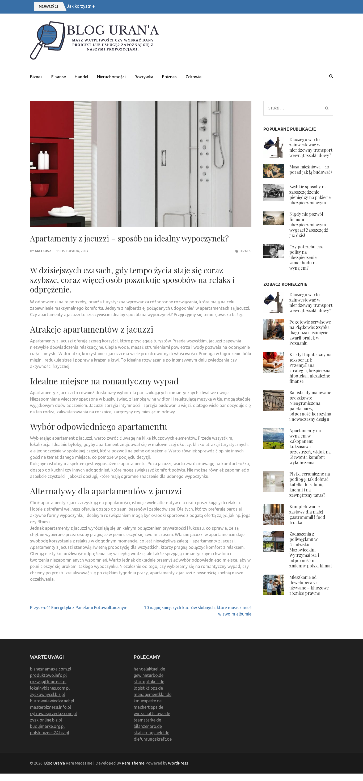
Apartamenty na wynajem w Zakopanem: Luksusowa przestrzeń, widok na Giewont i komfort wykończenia (310, 446)
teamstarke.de (147, 720)
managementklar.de (152, 694)
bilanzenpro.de (148, 726)
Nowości (48, 6)
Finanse (58, 76)
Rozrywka (143, 76)
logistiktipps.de (148, 688)
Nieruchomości (111, 76)
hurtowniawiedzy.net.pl (52, 700)
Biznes (36, 76)
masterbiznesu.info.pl (50, 707)
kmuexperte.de (148, 700)
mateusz (43, 251)
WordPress (178, 763)
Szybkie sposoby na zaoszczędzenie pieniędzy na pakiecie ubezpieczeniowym (310, 194)
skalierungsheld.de (151, 732)
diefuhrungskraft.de (153, 739)
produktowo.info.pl (48, 675)
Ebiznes (169, 76)
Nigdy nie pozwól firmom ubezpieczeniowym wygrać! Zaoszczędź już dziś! (308, 224)
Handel (81, 76)
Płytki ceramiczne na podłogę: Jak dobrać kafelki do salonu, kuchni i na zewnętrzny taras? (309, 484)
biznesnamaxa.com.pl (50, 669)
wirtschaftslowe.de (152, 713)
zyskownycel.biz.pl (47, 694)
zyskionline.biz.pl (46, 720)
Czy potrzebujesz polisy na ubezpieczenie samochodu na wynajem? (306, 257)
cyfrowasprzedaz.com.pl (53, 713)
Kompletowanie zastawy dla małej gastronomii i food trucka (307, 514)
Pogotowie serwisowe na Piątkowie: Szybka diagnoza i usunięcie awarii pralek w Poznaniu (310, 332)
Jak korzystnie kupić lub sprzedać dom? (105, 6)
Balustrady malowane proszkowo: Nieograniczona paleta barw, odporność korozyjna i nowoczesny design (310, 406)
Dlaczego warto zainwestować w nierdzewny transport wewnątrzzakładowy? (310, 147)
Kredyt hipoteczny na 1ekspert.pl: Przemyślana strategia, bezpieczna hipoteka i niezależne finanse (310, 368)
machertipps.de (148, 707)
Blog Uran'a (54, 763)
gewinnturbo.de (148, 675)
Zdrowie (193, 76)
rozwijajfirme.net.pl (48, 681)
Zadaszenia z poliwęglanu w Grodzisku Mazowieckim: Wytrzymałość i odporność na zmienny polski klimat (310, 549)
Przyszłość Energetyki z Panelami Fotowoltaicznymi (79, 607)
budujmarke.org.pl (47, 726)
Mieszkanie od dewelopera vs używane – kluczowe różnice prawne (309, 585)
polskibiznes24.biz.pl (49, 732)
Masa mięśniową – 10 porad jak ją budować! (310, 169)
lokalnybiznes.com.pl (50, 688)
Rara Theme (133, 763)
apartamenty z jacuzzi (213, 540)
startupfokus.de (149, 681)
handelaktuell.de (149, 669)
